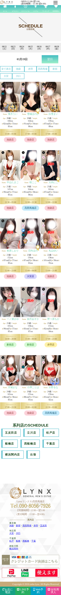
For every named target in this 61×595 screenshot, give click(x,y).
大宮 (6, 76)
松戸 (11, 541)
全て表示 (6, 69)
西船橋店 (30, 443)
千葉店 (50, 443)
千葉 (33, 541)
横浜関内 (13, 548)
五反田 (43, 525)
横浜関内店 (12, 454)
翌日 (50, 59)
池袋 (18, 69)
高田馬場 (42, 69)
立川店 (31, 432)
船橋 (18, 541)
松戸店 (50, 432)
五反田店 (11, 432)
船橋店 (9, 443)
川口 (18, 76)
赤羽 (30, 69)
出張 (33, 454)
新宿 (55, 69)
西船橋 (26, 541)
